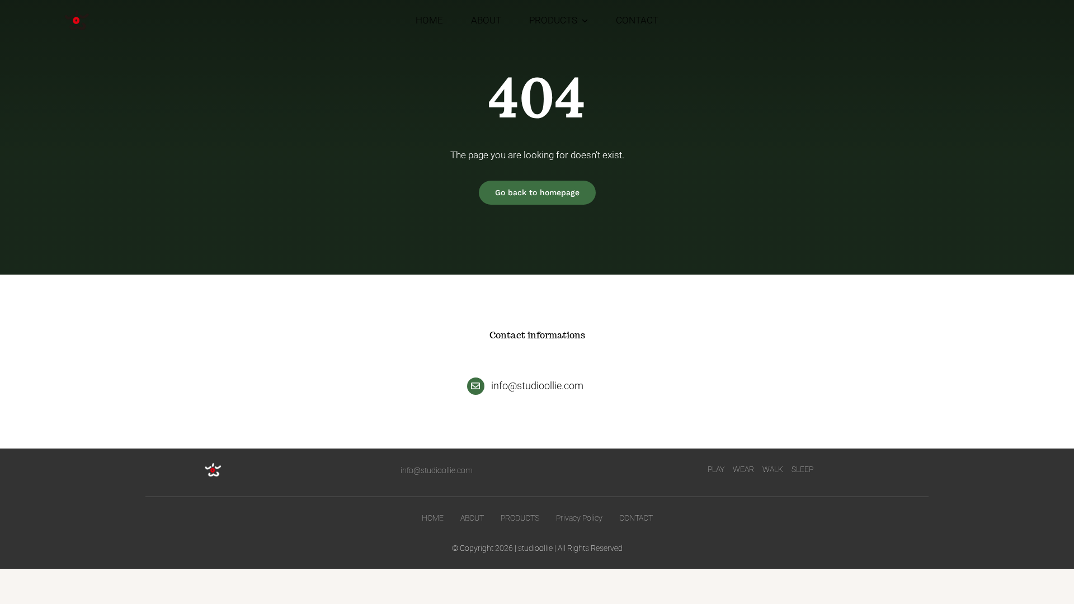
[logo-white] (213, 465)
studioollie (535, 548)
